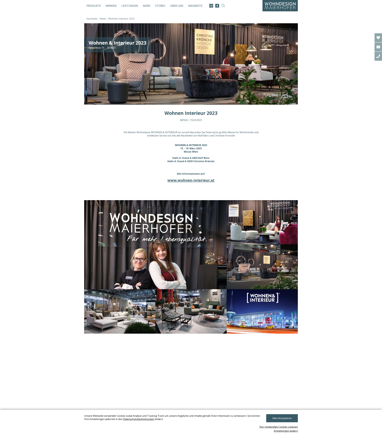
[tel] (378, 56)
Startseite (91, 18)
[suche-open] (223, 6)
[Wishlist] (378, 37)
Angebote (195, 5)
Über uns (176, 5)
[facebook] (217, 6)
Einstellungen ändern (286, 431)
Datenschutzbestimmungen (138, 419)
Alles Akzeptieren (282, 418)
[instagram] (211, 6)
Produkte (94, 5)
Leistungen (129, 5)
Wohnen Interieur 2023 (121, 18)
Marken (111, 5)
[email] (378, 47)
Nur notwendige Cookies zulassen (278, 426)
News (146, 5)
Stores (160, 5)
